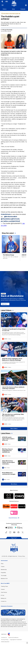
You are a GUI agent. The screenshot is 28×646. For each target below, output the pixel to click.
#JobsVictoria (6, 214)
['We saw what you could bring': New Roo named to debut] (14, 412)
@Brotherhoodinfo (10, 216)
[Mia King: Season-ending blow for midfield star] (14, 452)
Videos (4, 9)
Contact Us (3, 601)
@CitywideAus (6, 219)
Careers (3, 589)
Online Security (5, 641)
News (13, 9)
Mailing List (3, 598)
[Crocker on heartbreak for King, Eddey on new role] (14, 326)
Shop (2, 563)
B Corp (2, 595)
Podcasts (23, 9)
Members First (4, 578)
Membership (4, 569)
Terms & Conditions (13, 637)
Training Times (4, 586)
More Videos (14, 428)
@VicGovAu (15, 219)
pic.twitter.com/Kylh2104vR (10, 221)
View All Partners (13, 517)
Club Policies (4, 592)
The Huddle (3, 575)
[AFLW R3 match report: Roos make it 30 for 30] (14, 440)
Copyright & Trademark (16, 639)
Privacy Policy (21, 556)
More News (14, 484)
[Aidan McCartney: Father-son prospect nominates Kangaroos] (14, 464)
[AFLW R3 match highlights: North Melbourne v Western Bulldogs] (14, 355)
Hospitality (3, 572)
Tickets (2, 566)
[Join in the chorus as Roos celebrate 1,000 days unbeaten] (14, 383)
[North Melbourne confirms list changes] (14, 476)
